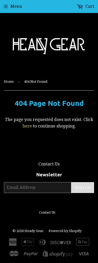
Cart (89, 6)
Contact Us (49, 164)
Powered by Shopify (65, 231)
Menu (16, 6)
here (27, 126)
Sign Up (82, 187)
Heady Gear (34, 231)
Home (9, 82)
